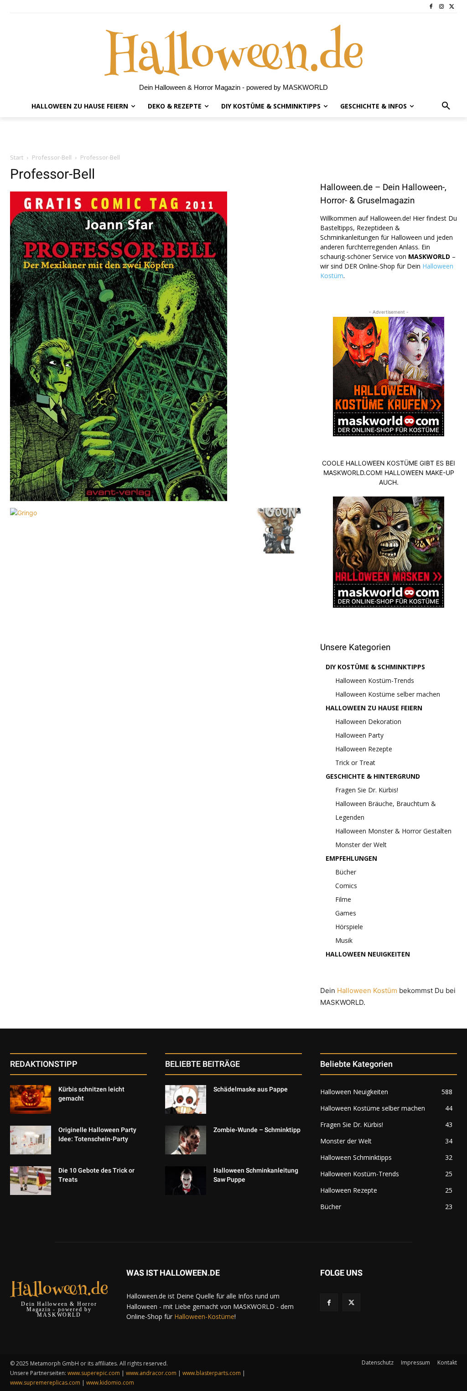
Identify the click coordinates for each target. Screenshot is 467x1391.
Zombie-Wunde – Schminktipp (257, 1129)
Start (16, 157)
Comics (346, 885)
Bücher (345, 872)
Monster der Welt (361, 844)
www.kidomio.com (110, 1382)
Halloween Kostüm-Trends (374, 680)
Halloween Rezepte (363, 749)
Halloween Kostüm (367, 990)
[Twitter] (451, 6)
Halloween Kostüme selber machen (387, 694)
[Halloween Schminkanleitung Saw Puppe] (185, 1180)
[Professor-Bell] (118, 498)
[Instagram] (441, 6)
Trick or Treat (355, 762)
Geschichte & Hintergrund (373, 776)
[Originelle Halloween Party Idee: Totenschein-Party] (30, 1140)
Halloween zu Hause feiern (374, 707)
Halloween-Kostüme (204, 1316)
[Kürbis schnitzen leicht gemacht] (30, 1099)
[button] (446, 106)
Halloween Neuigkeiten (368, 954)
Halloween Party (359, 735)
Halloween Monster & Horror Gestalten (393, 831)
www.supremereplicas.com (45, 1382)
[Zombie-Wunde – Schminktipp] (185, 1140)
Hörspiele (349, 926)
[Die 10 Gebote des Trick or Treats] (30, 1180)
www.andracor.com (151, 1373)
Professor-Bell (52, 157)
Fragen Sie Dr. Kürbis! (366, 790)
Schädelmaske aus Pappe (250, 1089)
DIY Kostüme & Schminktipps (375, 666)
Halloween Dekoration (368, 721)
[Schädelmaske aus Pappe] (185, 1099)
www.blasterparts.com (211, 1373)
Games (345, 913)
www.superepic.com (93, 1373)
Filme (343, 899)
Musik (344, 940)
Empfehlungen (351, 858)
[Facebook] (431, 6)
